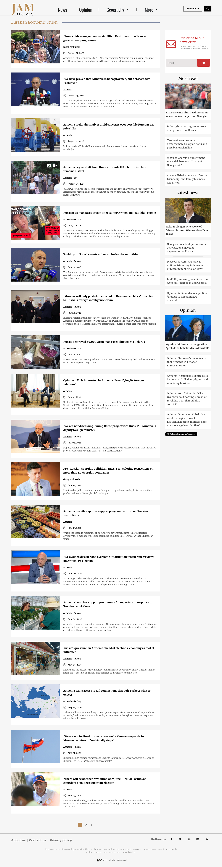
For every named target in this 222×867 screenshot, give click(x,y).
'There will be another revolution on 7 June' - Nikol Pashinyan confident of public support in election (104, 781)
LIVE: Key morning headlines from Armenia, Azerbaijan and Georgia (187, 114)
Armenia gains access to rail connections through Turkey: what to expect (107, 692)
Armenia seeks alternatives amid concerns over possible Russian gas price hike (108, 126)
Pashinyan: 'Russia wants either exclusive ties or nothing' (101, 254)
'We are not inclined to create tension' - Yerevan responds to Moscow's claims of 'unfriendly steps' (103, 738)
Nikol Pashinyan (71, 47)
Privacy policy (61, 840)
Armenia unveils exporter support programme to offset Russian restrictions (105, 513)
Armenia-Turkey (72, 701)
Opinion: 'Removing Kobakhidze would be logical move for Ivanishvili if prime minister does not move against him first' (187, 420)
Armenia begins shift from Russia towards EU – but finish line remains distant (104, 169)
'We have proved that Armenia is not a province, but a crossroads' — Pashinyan (108, 81)
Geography (115, 9)
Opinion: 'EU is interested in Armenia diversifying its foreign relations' (103, 382)
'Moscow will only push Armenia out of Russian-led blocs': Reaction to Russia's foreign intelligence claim (108, 298)
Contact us (37, 840)
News (62, 9)
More (149, 9)
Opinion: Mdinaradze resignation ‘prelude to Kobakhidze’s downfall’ (187, 297)
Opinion (85, 9)
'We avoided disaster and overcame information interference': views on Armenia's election (108, 558)
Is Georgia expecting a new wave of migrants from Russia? (186, 128)
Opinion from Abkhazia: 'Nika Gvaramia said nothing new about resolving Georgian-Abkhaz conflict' (187, 399)
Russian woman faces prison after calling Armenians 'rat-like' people (109, 212)
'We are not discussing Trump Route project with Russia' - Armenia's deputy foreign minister (109, 428)
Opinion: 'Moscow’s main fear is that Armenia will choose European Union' (186, 362)
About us (18, 840)
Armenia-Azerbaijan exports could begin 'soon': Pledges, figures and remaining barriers (188, 379)
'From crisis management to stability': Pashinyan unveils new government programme (104, 38)
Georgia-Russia (71, 479)
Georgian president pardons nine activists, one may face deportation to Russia (187, 248)
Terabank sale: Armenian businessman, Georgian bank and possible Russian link (187, 144)
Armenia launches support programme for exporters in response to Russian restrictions (107, 604)
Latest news (187, 192)
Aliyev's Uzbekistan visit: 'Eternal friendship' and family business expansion (187, 179)
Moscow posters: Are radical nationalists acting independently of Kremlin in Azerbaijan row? (187, 265)
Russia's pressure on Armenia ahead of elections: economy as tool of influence (108, 650)
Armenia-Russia (72, 219)
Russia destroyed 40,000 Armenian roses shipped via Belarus (104, 341)
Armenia (67, 89)
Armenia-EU (70, 177)
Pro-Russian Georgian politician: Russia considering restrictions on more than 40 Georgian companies (108, 470)
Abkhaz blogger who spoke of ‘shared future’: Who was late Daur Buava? (187, 230)
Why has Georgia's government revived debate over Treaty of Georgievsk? (186, 161)
